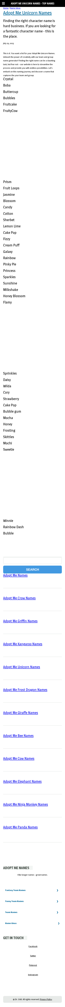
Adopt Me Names (15, 575)
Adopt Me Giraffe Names (20, 713)
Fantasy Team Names (15, 890)
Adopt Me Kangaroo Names (22, 644)
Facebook (33, 946)
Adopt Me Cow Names (18, 758)
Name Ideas (15, 8)
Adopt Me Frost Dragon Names (25, 690)
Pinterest (33, 965)
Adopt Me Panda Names (20, 827)
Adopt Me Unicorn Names (27, 13)
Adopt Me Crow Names (19, 598)
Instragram (33, 974)
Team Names (11, 912)
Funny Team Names (14, 901)
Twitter (33, 955)
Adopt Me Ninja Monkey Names (25, 804)
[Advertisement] (32, 145)
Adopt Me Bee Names (18, 736)
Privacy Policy (46, 999)
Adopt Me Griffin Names (20, 621)
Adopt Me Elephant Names (22, 781)
